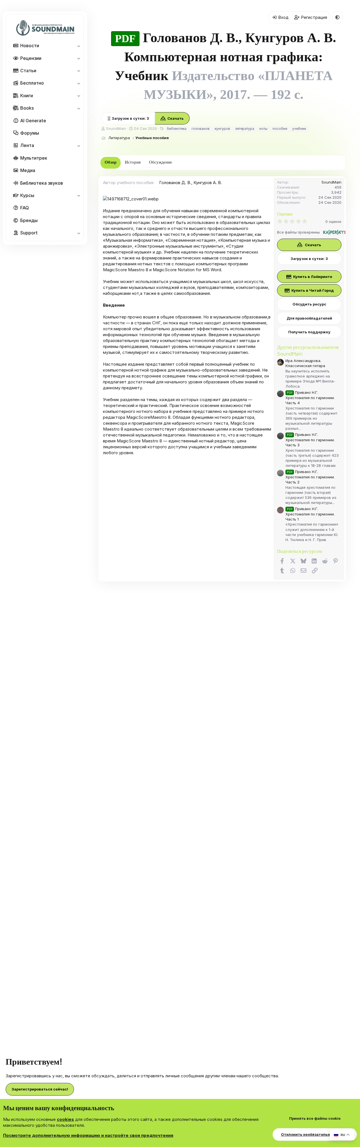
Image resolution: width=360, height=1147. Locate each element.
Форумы (29, 133)
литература (244, 128)
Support (29, 233)
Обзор (110, 162)
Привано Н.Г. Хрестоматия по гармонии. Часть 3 (310, 439)
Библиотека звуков (41, 183)
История (133, 162)
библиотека (176, 128)
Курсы (27, 195)
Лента (27, 145)
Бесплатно (32, 83)
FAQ (24, 208)
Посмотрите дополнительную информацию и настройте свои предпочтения (88, 1135)
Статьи (28, 70)
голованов (201, 128)
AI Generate (33, 120)
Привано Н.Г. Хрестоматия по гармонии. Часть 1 (310, 513)
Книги (26, 95)
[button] (78, 46)
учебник (299, 128)
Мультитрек (33, 158)
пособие (280, 128)
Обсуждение (160, 162)
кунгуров (222, 128)
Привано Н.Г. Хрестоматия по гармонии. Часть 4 (310, 397)
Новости (29, 46)
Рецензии (30, 58)
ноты (263, 128)
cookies (65, 1119)
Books (27, 108)
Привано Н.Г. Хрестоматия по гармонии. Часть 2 (310, 476)
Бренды (29, 220)
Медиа (27, 170)
